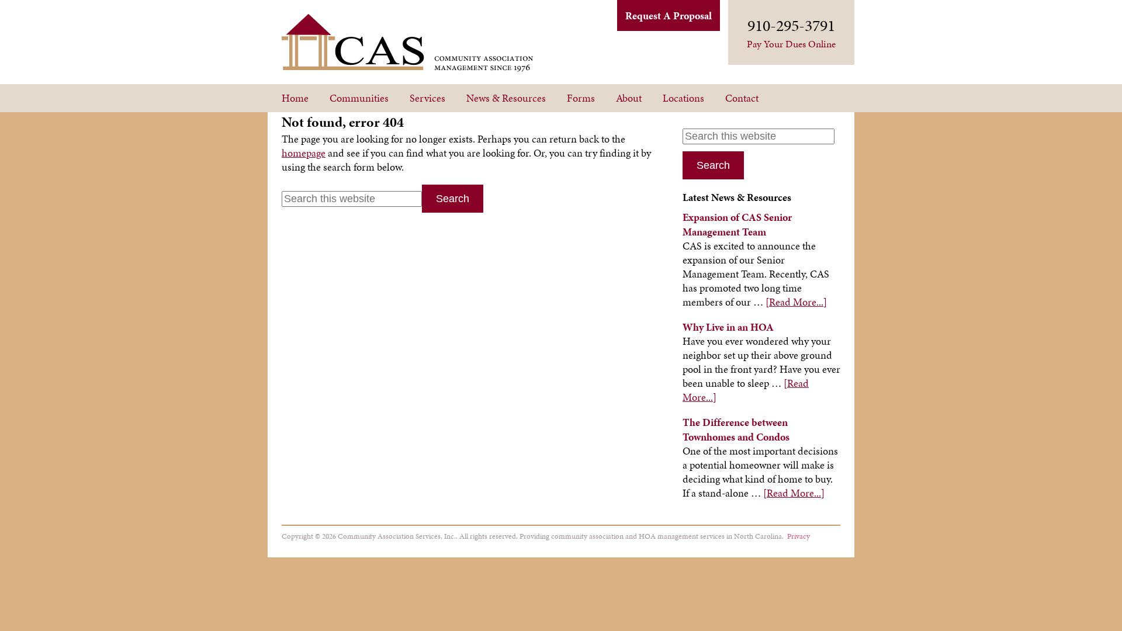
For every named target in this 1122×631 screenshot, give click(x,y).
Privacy (798, 536)
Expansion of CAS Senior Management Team (737, 224)
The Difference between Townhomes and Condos (736, 429)
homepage (303, 152)
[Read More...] (796, 301)
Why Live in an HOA (728, 327)
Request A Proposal (668, 15)
